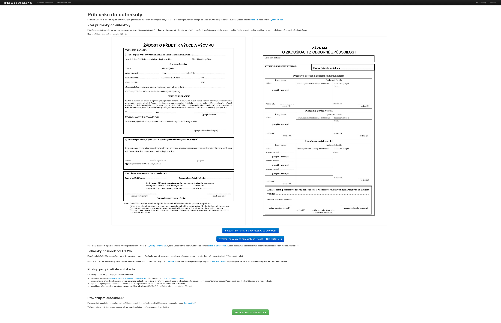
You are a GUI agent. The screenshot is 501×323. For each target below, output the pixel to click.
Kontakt (493, 2)
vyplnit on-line (276, 19)
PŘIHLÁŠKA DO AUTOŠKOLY (250, 312)
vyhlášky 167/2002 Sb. (157, 245)
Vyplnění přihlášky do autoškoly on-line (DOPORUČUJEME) (250, 238)
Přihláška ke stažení (45, 2)
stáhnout (254, 19)
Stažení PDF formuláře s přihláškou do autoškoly (250, 230)
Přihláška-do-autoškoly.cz (17, 2)
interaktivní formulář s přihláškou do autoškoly (127, 278)
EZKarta (170, 261)
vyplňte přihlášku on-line (174, 278)
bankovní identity (219, 261)
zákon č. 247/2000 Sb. (217, 245)
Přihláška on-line (64, 2)
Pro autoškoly (480, 2)
